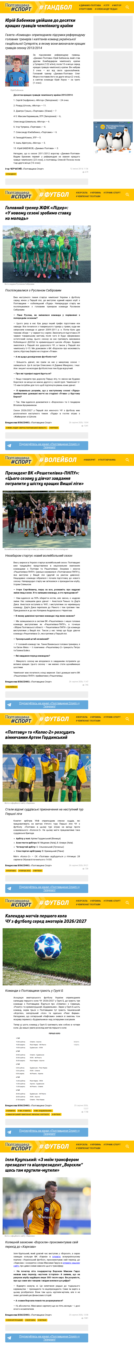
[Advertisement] (113, 32)
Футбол (56, 194)
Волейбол (60, 460)
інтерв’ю (56, 1256)
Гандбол (58, 7)
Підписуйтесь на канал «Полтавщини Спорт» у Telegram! (49, 445)
